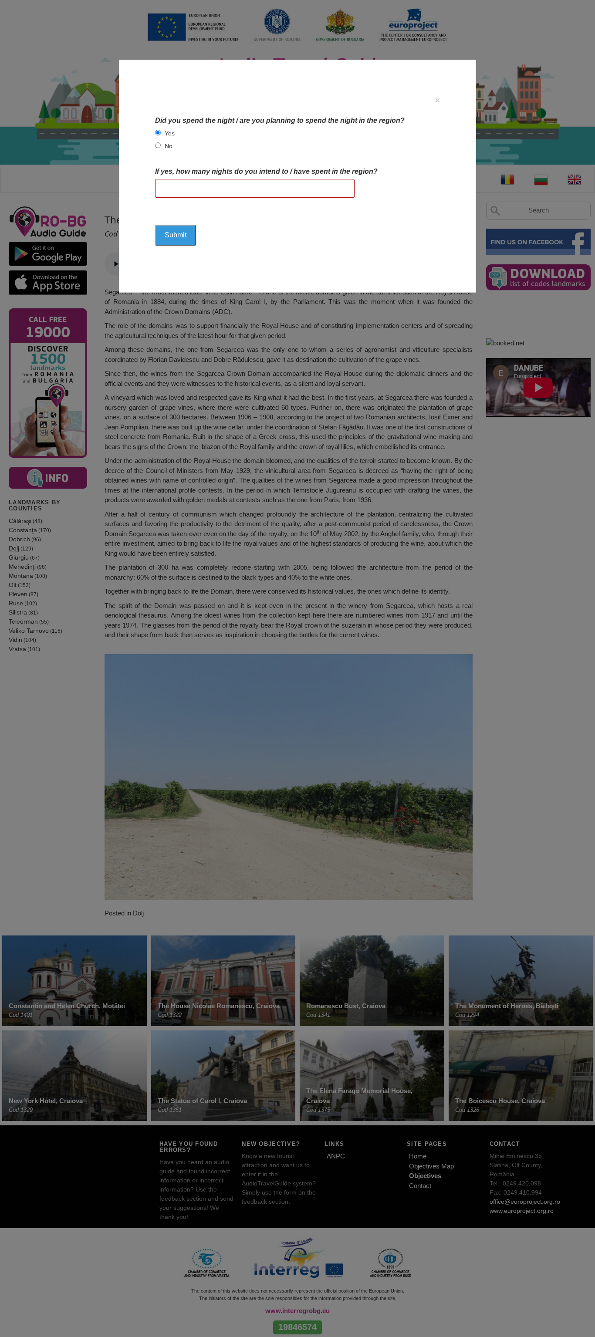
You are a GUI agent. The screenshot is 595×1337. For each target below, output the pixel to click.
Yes (170, 133)
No (168, 145)
